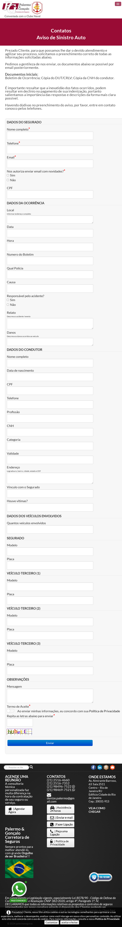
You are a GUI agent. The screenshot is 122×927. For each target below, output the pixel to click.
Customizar (52, 922)
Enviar (50, 743)
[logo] (22, 9)
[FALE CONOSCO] (19, 888)
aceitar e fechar (69, 922)
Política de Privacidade (104, 711)
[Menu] (118, 4)
